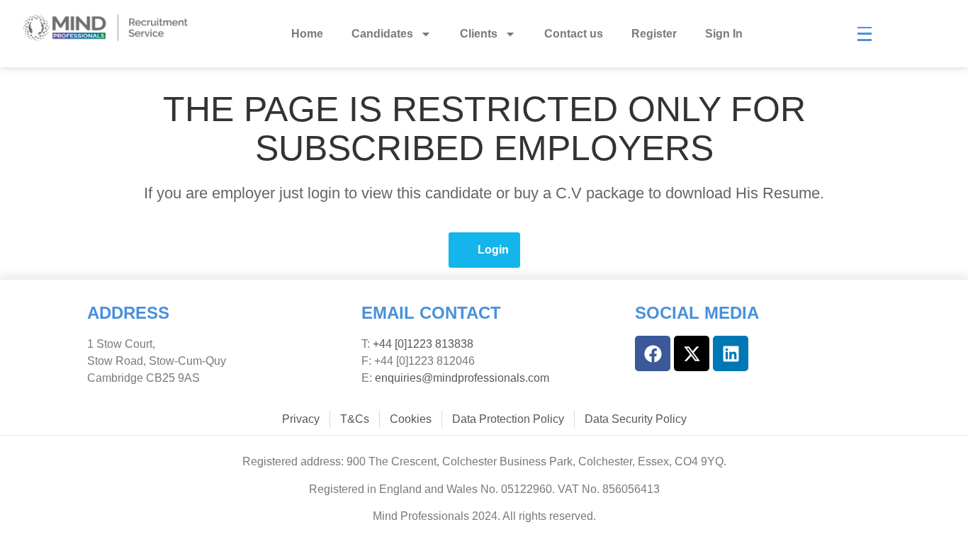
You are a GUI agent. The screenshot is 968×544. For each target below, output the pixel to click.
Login (493, 250)
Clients (478, 34)
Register (654, 34)
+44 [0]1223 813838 (421, 344)
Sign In (724, 34)
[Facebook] (652, 353)
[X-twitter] (691, 353)
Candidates (382, 34)
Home (307, 34)
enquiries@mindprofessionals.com (462, 378)
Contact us (573, 34)
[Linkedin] (730, 353)
